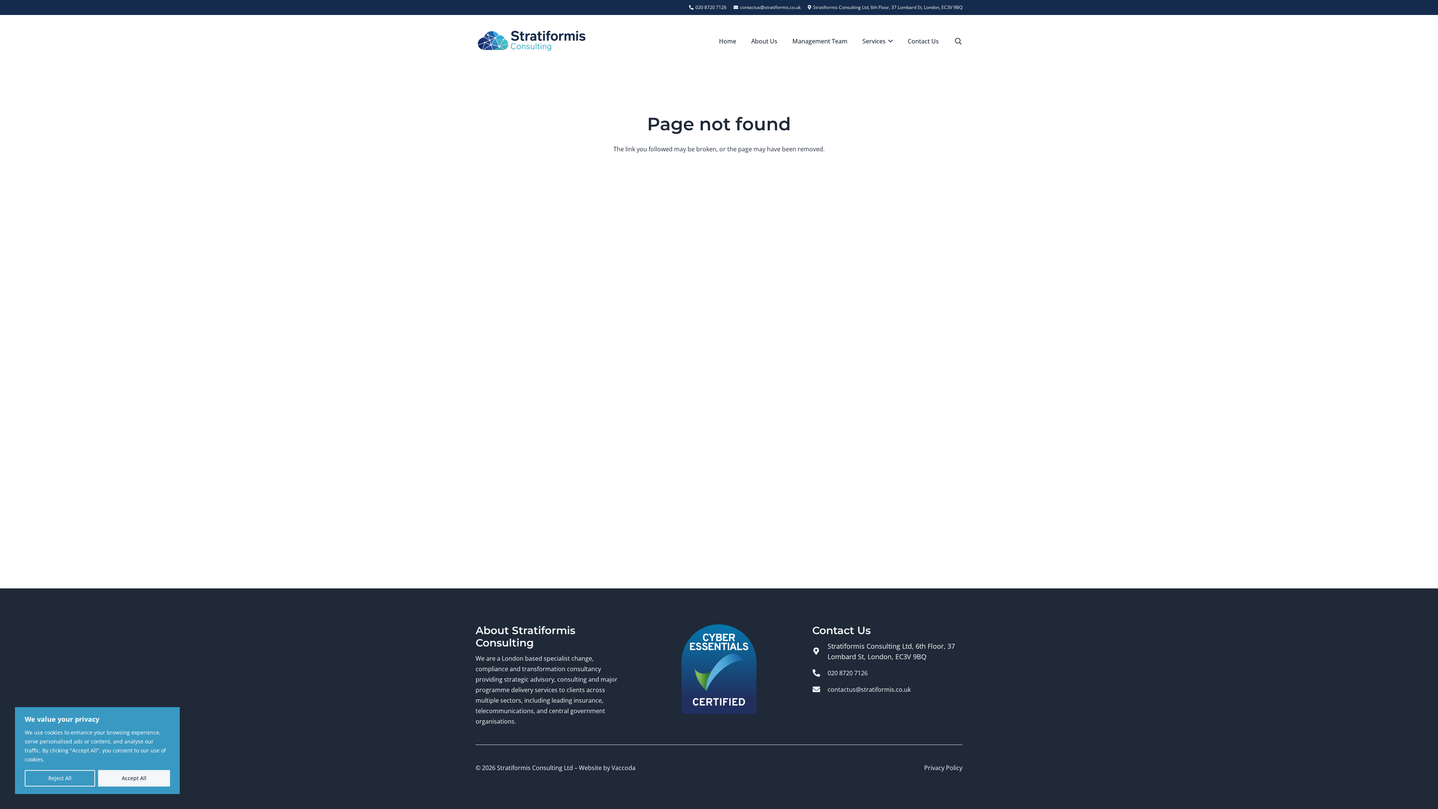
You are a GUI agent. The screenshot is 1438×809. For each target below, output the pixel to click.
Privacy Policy (943, 768)
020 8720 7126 (848, 673)
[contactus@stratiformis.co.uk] (820, 689)
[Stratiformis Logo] (532, 41)
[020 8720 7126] (820, 673)
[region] (97, 750)
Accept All (134, 778)
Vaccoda (623, 768)
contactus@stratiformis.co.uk (869, 689)
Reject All (60, 778)
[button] (889, 41)
